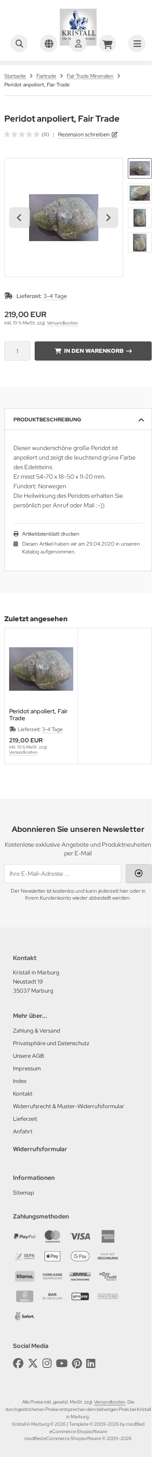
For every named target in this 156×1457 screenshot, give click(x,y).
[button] (140, 168)
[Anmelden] (78, 43)
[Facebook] (18, 1363)
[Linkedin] (90, 1363)
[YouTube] (62, 1363)
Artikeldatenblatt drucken (50, 533)
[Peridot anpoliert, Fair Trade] (41, 669)
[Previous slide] (19, 695)
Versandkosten (62, 323)
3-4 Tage (55, 296)
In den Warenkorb (93, 351)
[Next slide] (108, 217)
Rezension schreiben (84, 134)
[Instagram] (47, 1363)
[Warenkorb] (107, 43)
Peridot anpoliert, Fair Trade (38, 715)
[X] (33, 1363)
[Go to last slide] (19, 217)
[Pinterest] (77, 1363)
